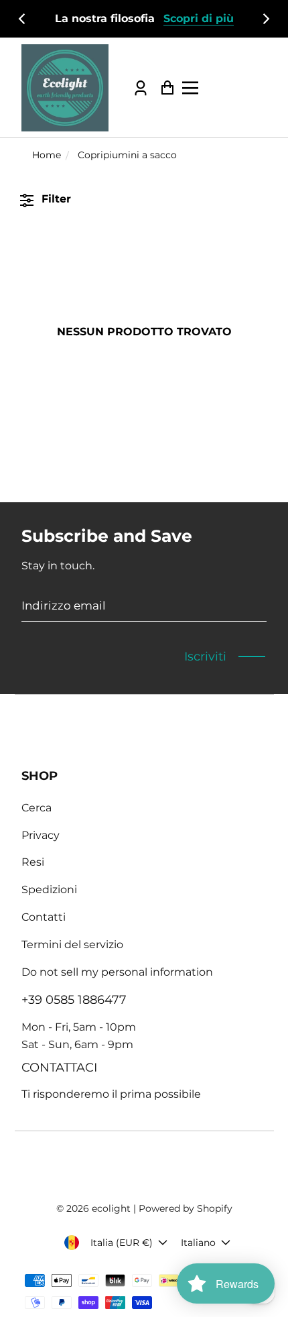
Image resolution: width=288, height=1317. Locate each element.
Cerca (36, 807)
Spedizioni (49, 889)
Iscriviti (205, 656)
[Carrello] (163, 87)
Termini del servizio (72, 944)
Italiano (198, 1243)
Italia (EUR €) (121, 1243)
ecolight (111, 1208)
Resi (32, 862)
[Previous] (23, 19)
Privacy (40, 835)
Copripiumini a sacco (127, 155)
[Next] (265, 19)
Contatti (43, 917)
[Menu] (225, 88)
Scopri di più (198, 18)
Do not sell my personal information (117, 972)
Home (46, 155)
